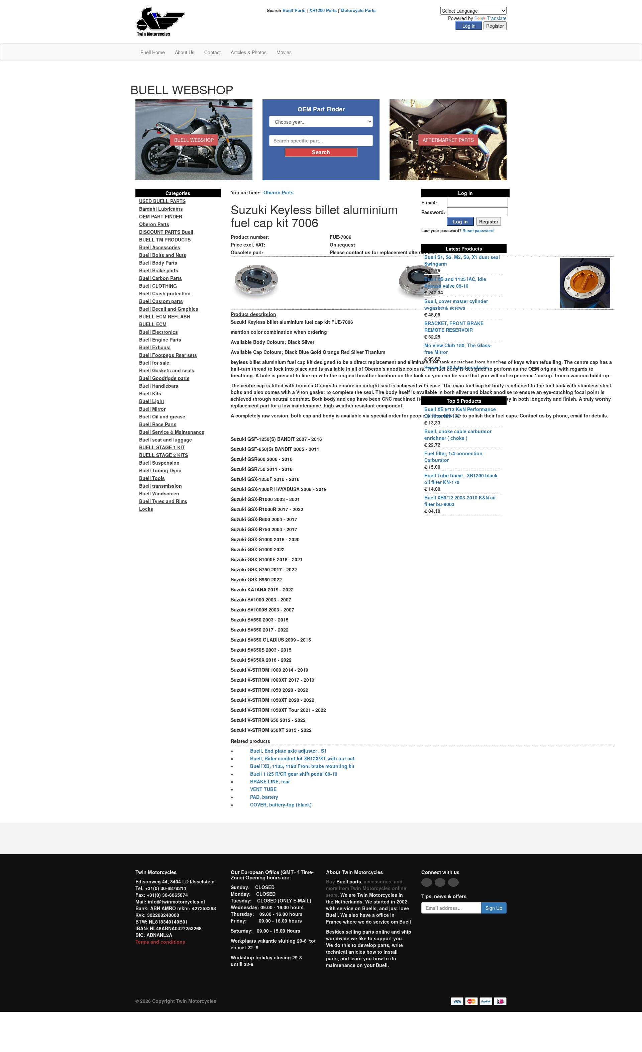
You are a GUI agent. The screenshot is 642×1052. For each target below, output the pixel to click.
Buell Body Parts (158, 262)
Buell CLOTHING (158, 285)
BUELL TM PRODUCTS (165, 239)
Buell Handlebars (158, 385)
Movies (284, 52)
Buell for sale (154, 362)
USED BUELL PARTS (162, 201)
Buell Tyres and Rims (163, 501)
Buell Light (151, 401)
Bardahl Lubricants (161, 208)
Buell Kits (150, 393)
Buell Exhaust (155, 347)
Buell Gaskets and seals (166, 370)
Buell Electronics (158, 331)
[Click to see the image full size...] (256, 282)
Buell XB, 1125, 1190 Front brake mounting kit (302, 766)
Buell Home (152, 52)
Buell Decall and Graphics (168, 308)
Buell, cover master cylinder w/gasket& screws (456, 304)
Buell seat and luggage (165, 439)
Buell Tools (152, 478)
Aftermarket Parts (448, 139)
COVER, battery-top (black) (281, 804)
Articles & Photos (248, 52)
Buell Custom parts (161, 301)
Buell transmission (160, 485)
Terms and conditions (160, 941)
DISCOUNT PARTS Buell (166, 231)
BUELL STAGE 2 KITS (163, 455)
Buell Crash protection (165, 293)
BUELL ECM (153, 324)
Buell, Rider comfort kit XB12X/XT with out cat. (303, 758)
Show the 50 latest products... (458, 367)
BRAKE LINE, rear (270, 781)
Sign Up (494, 907)
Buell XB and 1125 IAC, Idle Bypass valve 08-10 (455, 282)
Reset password (478, 230)
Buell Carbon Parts (160, 278)
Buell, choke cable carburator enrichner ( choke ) (458, 434)
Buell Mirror (152, 408)
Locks (146, 508)
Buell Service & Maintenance (171, 431)
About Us (184, 52)
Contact (212, 52)
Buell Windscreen (159, 493)
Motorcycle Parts (358, 10)
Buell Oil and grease (162, 416)
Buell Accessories (159, 247)
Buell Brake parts (158, 270)
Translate (497, 18)
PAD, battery (264, 796)
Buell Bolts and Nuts (162, 255)
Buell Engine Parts (160, 339)
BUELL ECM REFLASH (164, 316)
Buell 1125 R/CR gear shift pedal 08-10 (293, 773)
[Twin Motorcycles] (160, 21)
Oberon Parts (278, 192)
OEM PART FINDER (160, 216)
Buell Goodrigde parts (164, 378)
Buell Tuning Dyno (160, 470)
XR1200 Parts (323, 10)
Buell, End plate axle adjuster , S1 (288, 750)
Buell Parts (294, 10)
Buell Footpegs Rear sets (168, 355)
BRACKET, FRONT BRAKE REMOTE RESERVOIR (454, 326)
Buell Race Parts (158, 424)
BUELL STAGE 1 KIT (162, 447)
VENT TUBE (263, 789)
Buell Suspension (159, 462)
